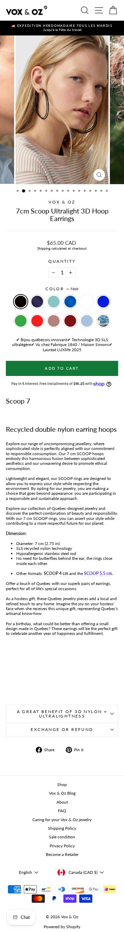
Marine (37, 301)
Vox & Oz (62, 202)
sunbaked (54, 321)
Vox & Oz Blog (62, 793)
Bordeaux (70, 321)
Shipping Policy (62, 828)
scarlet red (37, 321)
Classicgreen (21, 321)
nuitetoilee (103, 321)
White (87, 301)
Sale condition (62, 836)
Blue (70, 301)
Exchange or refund (62, 729)
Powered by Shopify (62, 926)
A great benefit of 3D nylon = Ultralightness (62, 714)
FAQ (62, 810)
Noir (21, 301)
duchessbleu (87, 321)
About (62, 802)
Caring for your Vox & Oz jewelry (62, 819)
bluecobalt (103, 301)
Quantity (61, 261)
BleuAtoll (54, 301)
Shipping (43, 248)
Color (61, 288)
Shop (62, 784)
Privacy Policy (62, 845)
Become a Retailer (62, 854)
